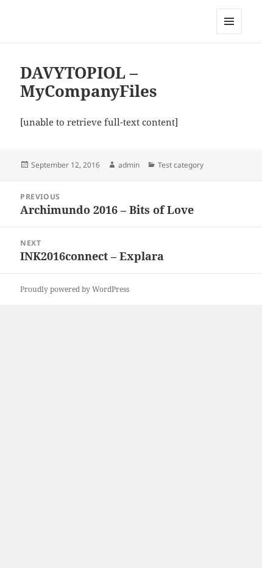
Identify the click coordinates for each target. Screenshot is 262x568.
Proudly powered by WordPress (74, 289)
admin (129, 165)
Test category (181, 165)
